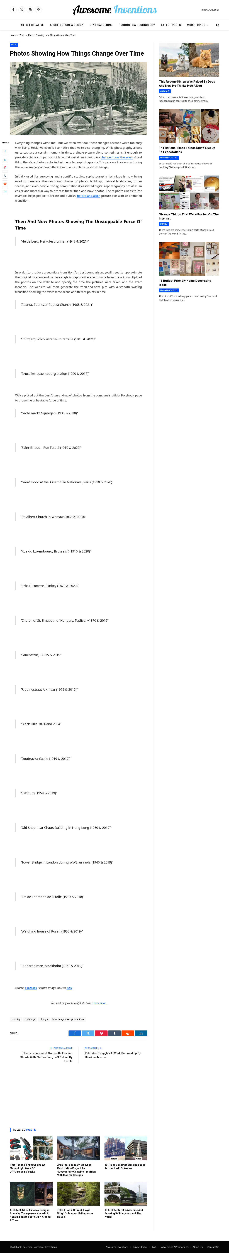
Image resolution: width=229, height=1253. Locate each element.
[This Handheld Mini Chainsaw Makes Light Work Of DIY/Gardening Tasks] (31, 1148)
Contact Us (213, 1247)
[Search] (217, 25)
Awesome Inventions (117, 1247)
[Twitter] (5, 160)
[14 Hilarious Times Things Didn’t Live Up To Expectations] (189, 126)
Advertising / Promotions (174, 1247)
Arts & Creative (32, 25)
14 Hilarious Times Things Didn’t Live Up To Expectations (187, 150)
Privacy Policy (140, 1247)
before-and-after (88, 196)
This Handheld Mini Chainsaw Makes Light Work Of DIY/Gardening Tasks (27, 1168)
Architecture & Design (67, 25)
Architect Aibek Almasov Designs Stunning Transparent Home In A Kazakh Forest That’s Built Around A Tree (30, 1215)
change (44, 1019)
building (16, 1019)
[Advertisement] (79, 1095)
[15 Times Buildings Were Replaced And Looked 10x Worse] (125, 1148)
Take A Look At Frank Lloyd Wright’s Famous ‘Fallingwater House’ (75, 1213)
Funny (163, 224)
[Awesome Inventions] (114, 10)
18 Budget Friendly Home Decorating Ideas (185, 283)
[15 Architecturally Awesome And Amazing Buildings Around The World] (125, 1194)
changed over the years (117, 157)
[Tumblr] (5, 175)
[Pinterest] (5, 167)
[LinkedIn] (5, 191)
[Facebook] (5, 152)
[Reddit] (5, 183)
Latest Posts (171, 25)
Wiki (69, 988)
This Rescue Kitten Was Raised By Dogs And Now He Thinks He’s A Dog (187, 83)
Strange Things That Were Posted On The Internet (189, 216)
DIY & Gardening (101, 25)
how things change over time (68, 1019)
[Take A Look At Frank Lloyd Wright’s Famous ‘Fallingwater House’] (78, 1194)
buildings (30, 1019)
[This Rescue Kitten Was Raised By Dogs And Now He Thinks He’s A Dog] (189, 60)
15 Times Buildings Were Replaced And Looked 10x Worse (124, 1166)
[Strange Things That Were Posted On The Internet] (189, 192)
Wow (22, 35)
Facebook (31, 988)
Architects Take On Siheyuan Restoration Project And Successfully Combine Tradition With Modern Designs (76, 1169)
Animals (164, 91)
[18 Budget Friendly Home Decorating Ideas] (189, 259)
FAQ (154, 1247)
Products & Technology (137, 25)
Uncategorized (168, 158)
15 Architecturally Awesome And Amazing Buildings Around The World (123, 1213)
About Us (198, 1247)
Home (13, 35)
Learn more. (99, 1003)
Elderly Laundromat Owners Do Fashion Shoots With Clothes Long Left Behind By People (46, 1057)
